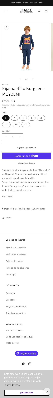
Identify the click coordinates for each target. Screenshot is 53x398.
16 (26, 124)
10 (41, 118)
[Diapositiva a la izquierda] (20, 79)
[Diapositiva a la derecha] (33, 79)
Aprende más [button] (12, 385)
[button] (6, 11)
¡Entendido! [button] (26, 392)
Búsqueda (10, 293)
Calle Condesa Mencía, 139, (19, 336)
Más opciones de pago (26, 163)
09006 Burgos (12, 342)
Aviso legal (11, 274)
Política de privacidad (16, 254)
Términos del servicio (16, 247)
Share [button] (8, 217)
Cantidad (6, 131)
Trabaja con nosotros (16, 313)
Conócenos (11, 299)
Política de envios (14, 261)
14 (16, 124)
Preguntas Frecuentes (16, 306)
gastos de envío (23, 105)
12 (6, 124)
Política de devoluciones (17, 267)
